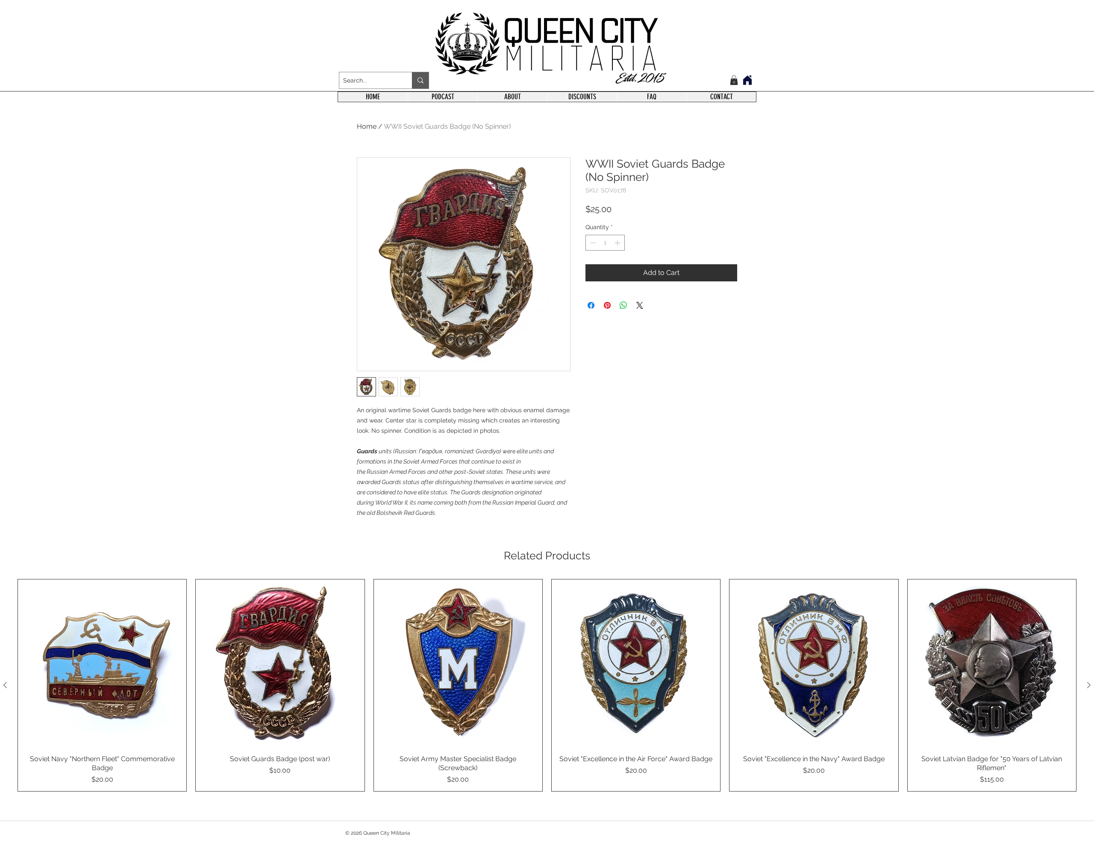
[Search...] (420, 80)
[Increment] (618, 242)
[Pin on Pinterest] (607, 305)
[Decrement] (592, 242)
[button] (734, 80)
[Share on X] (640, 305)
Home (366, 126)
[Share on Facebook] (591, 305)
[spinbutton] (605, 242)
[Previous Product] (5, 685)
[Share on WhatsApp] (623, 305)
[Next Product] (1089, 685)
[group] (547, 685)
